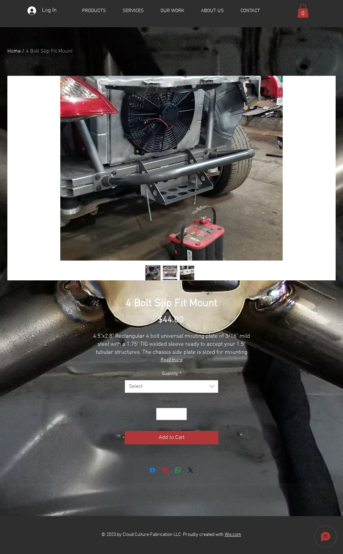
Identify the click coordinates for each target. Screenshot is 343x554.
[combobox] (171, 386)
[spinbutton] (171, 414)
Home (14, 51)
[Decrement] (161, 414)
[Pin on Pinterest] (165, 470)
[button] (303, 11)
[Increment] (182, 414)
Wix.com (233, 535)
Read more (172, 360)
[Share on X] (191, 470)
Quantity (171, 374)
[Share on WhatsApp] (178, 470)
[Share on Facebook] (152, 470)
